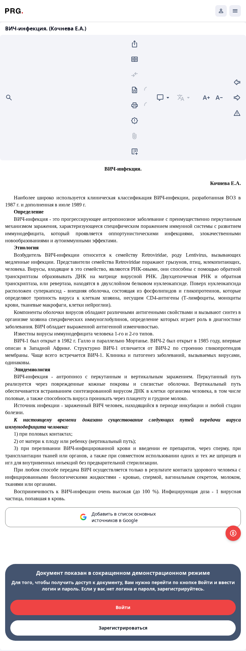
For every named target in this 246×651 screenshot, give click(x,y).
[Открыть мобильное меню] (235, 11)
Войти (123, 607)
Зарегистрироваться (123, 628)
